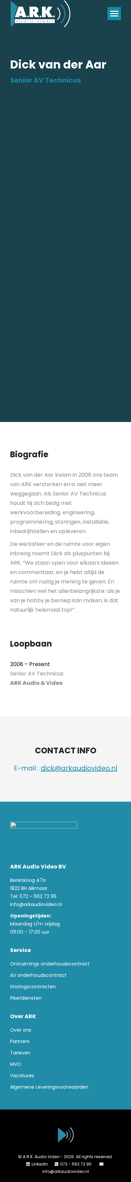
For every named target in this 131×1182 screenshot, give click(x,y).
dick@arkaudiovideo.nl (79, 768)
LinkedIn (40, 1164)
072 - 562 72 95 (76, 1164)
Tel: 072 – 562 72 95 (33, 896)
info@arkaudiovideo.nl (36, 904)
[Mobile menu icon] (114, 13)
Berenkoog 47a (28, 880)
